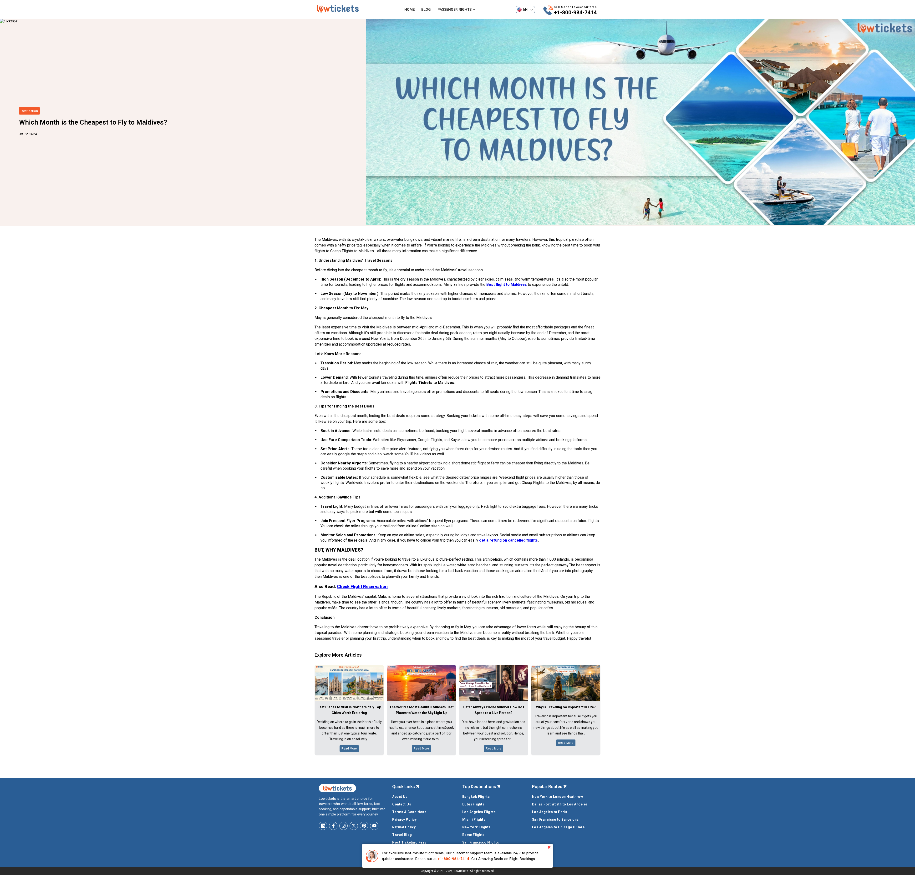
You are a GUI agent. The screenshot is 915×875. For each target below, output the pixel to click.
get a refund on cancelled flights (508, 540)
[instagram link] (343, 826)
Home (409, 9)
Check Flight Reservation (362, 586)
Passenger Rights (454, 9)
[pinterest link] (364, 826)
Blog (426, 9)
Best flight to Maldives (506, 284)
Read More (349, 748)
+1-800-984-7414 (575, 12)
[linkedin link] (323, 826)
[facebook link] (333, 826)
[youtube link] (374, 826)
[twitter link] (354, 826)
